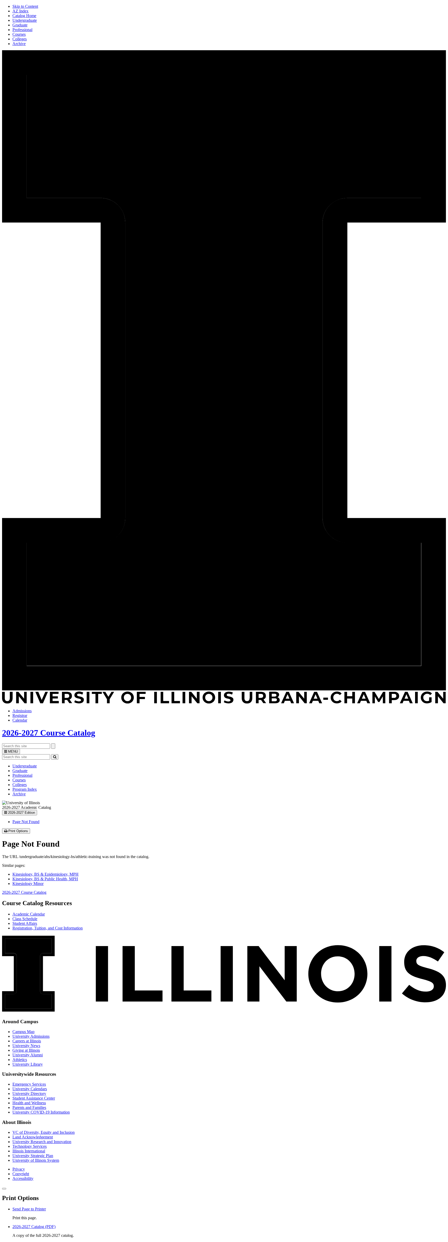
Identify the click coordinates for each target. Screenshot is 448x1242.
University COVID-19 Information (41, 1112)
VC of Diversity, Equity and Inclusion (43, 1132)
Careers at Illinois (26, 1041)
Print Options (18, 831)
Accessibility (22, 1178)
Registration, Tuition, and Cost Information (47, 928)
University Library (27, 1064)
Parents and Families (29, 1107)
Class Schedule (24, 919)
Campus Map (23, 1031)
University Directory (29, 1093)
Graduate (19, 25)
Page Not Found (25, 821)
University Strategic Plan (32, 1155)
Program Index (24, 789)
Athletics (19, 1059)
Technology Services (29, 1146)
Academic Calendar (28, 914)
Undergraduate (24, 20)
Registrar (19, 715)
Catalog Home (24, 15)
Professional (22, 29)
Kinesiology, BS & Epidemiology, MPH (45, 874)
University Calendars (29, 1089)
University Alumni (27, 1055)
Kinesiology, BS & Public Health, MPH (45, 879)
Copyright (20, 1174)
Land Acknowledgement (32, 1137)
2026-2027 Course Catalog (48, 732)
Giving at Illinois (26, 1050)
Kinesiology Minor (28, 883)
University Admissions (31, 1036)
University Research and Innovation (41, 1141)
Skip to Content (25, 6)
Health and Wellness (29, 1103)
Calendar (19, 720)
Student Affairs (24, 923)
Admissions (22, 711)
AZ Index (20, 11)
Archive (19, 43)
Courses (19, 34)
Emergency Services (29, 1084)
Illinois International (28, 1151)
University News (26, 1045)
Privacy (18, 1169)
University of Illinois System (35, 1160)
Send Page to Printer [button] (29, 1209)
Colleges (19, 39)
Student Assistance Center (33, 1098)
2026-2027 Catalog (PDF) (33, 1226)
